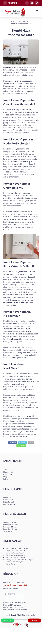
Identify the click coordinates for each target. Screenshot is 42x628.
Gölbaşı (15, 525)
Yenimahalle (7, 531)
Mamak (14, 527)
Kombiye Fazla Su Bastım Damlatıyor (19, 560)
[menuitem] (21, 603)
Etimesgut (7, 525)
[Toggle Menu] (37, 11)
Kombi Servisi (8, 500)
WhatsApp (8, 620)
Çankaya (14, 522)
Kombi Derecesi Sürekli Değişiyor (17, 548)
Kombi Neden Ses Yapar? (14, 553)
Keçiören (6, 527)
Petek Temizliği (8, 502)
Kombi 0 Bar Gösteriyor (14, 562)
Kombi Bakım (8, 497)
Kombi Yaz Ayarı (11, 564)
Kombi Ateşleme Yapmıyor (15, 555)
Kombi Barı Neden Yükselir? (15, 557)
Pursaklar (6, 529)
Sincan (14, 529)
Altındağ (6, 522)
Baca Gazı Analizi (9, 504)
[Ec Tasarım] (21, 625)
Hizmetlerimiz (8, 474)
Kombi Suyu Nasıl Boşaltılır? (15, 551)
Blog (5, 477)
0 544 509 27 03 (13, 3)
